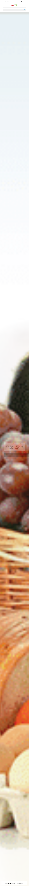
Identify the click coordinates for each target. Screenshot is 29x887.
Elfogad (20, 883)
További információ (11, 883)
